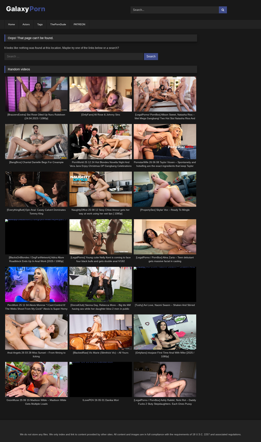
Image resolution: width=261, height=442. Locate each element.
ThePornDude (58, 24)
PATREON (79, 24)
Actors (26, 24)
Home (11, 24)
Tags (40, 24)
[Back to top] (250, 431)
